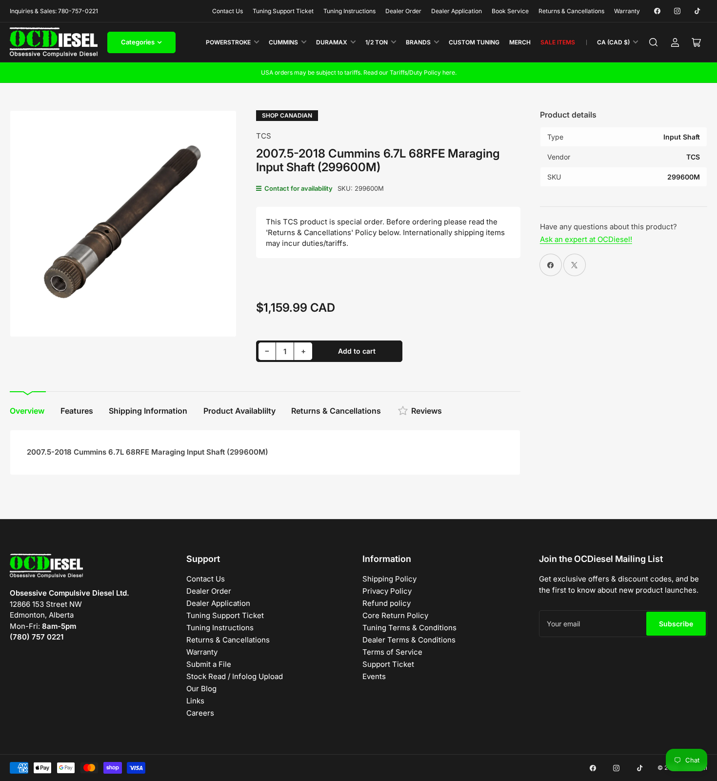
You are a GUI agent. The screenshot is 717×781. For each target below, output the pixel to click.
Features (76, 411)
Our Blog (201, 688)
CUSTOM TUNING (474, 42)
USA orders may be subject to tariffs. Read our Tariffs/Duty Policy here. (359, 72)
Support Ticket (388, 664)
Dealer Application (456, 11)
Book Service (510, 11)
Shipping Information (148, 411)
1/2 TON (376, 42)
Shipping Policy (389, 578)
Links (195, 700)
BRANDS (418, 42)
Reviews (426, 411)
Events (374, 676)
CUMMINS (283, 42)
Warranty (627, 11)
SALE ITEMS (557, 42)
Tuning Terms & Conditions (409, 627)
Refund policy (386, 603)
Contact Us (227, 11)
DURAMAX (331, 42)
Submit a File (208, 664)
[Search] (653, 42)
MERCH (520, 42)
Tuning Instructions (349, 11)
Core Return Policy (395, 615)
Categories (138, 42)
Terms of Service (392, 652)
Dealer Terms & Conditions (409, 639)
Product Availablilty (239, 411)
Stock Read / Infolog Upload (234, 676)
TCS (263, 135)
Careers (200, 713)
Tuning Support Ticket (283, 11)
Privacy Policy (387, 591)
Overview (27, 411)
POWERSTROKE (228, 42)
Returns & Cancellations (571, 11)
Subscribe (676, 624)
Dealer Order (403, 11)
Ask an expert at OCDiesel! (586, 239)
